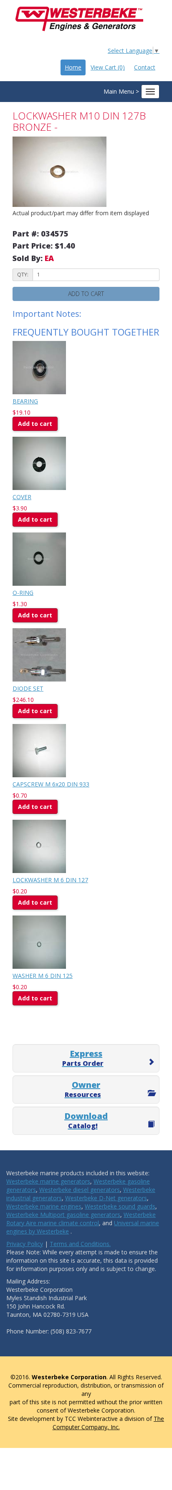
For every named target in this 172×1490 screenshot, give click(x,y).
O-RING (23, 593)
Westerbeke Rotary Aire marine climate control (81, 1219)
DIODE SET (28, 688)
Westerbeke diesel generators (79, 1190)
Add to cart (35, 424)
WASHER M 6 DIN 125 (43, 976)
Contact (144, 67)
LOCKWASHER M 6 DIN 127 (50, 880)
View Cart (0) (108, 67)
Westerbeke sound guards (120, 1206)
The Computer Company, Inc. (108, 1423)
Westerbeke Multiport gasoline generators (63, 1215)
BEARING (25, 401)
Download (86, 1120)
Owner (83, 1089)
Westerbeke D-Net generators (106, 1198)
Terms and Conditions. (80, 1244)
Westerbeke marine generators (48, 1181)
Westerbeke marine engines (43, 1206)
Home (73, 67)
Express (83, 1058)
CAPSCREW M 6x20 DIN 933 (51, 784)
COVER (22, 497)
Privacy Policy (24, 1244)
